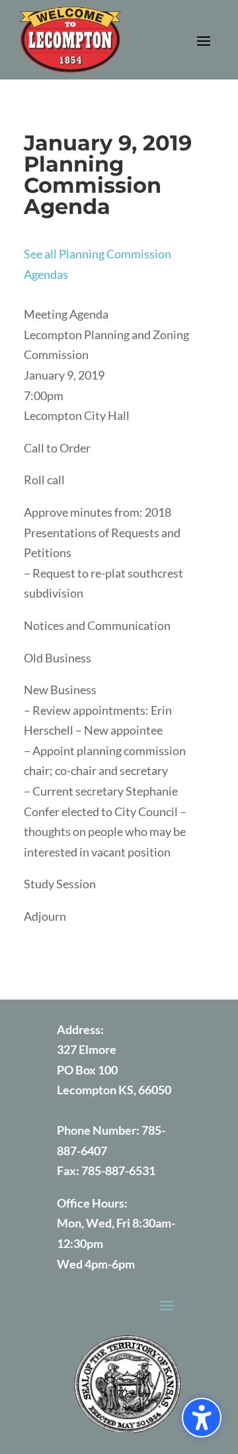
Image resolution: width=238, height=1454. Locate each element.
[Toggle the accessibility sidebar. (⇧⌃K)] (201, 1417)
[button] (203, 40)
